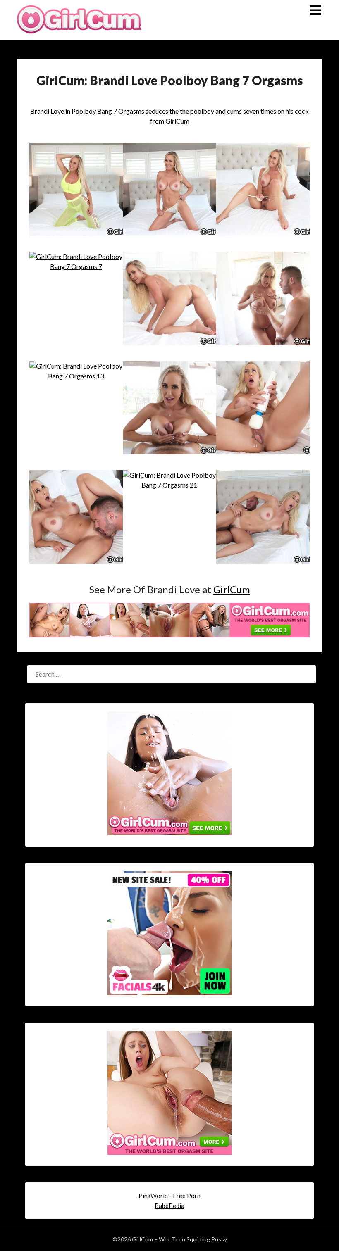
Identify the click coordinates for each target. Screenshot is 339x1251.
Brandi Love (47, 111)
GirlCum (177, 121)
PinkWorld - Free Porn (169, 1195)
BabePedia (169, 1205)
